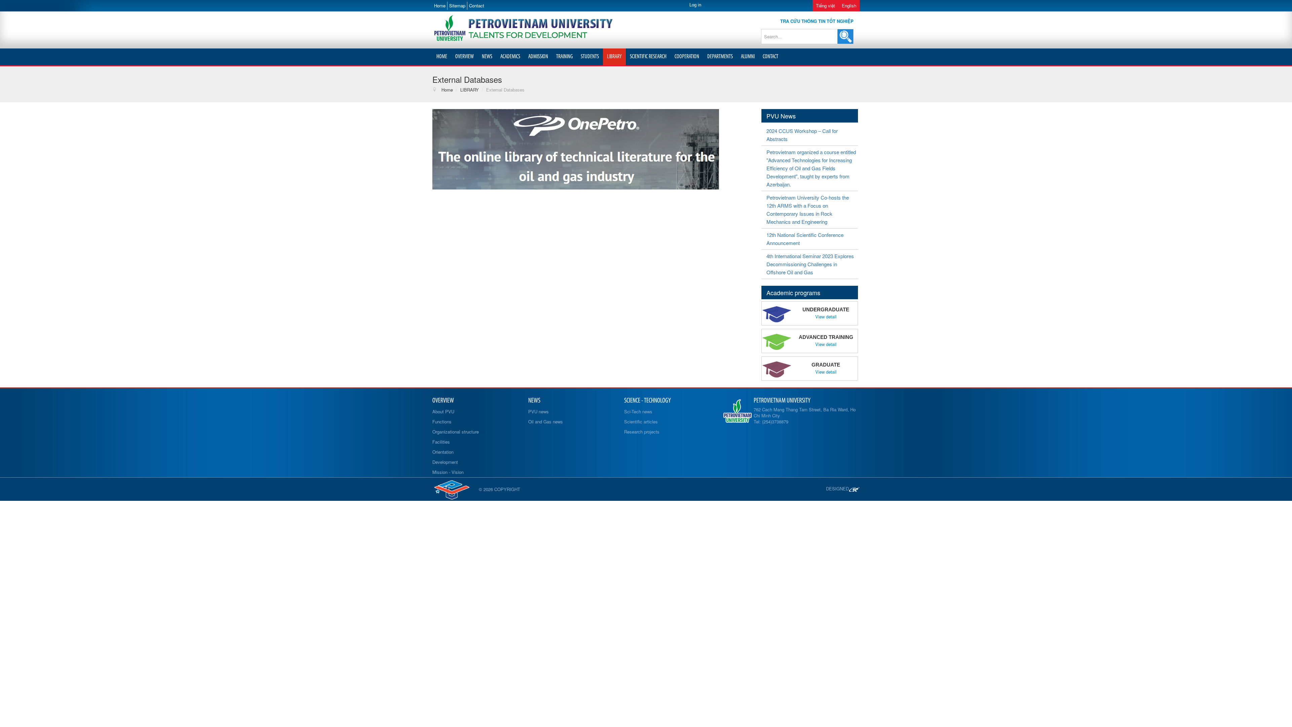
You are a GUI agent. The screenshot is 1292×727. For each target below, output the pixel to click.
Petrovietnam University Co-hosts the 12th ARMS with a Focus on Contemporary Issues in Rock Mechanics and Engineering (807, 209)
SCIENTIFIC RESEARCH (648, 57)
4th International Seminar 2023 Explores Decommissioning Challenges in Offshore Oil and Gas (810, 264)
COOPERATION (687, 57)
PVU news (538, 411)
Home (439, 5)
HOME (441, 57)
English (849, 5)
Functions (442, 421)
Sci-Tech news (638, 411)
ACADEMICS (510, 57)
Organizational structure (455, 431)
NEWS (487, 57)
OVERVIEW (464, 57)
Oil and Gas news (545, 421)
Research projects (641, 431)
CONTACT (770, 57)
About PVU (443, 411)
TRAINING (564, 57)
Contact (476, 5)
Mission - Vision (448, 472)
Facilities (441, 442)
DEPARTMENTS (720, 57)
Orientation (443, 452)
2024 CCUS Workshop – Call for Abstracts (802, 134)
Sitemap (457, 5)
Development (445, 462)
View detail (825, 317)
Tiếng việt (825, 5)
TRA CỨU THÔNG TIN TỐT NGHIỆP (817, 21)
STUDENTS (590, 57)
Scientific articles (641, 421)
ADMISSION (538, 57)
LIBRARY (614, 57)
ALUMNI (748, 57)
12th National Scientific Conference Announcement (805, 238)
